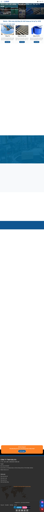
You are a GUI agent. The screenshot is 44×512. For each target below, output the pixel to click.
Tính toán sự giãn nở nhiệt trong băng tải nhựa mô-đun (21, 208)
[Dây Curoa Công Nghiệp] (36, 124)
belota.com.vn (6, 469)
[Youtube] (22, 510)
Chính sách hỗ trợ (4, 480)
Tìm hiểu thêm (6, 13)
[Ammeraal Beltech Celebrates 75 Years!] (7, 316)
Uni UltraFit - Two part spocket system (37, 322)
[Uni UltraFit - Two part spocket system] (36, 316)
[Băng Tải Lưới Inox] (7, 89)
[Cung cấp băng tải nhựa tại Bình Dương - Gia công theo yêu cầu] (22, 339)
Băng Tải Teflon (22, 94)
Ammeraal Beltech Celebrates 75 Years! (7, 322)
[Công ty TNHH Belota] (6, 1)
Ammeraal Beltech (22, 321)
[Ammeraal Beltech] (22, 316)
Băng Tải (7, 36)
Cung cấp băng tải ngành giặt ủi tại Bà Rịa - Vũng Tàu (36, 345)
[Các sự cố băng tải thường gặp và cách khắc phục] (36, 202)
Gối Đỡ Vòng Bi (7, 112)
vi (39, 1)
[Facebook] (17, 510)
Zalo (42, 505)
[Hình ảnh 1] (11, 363)
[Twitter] (27, 510)
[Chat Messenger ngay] (42, 502)
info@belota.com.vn (11, 393)
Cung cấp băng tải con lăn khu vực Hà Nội (7, 345)
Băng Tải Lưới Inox (7, 94)
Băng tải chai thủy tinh (6, 179)
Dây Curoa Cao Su (7, 130)
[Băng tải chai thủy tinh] (7, 173)
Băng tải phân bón (19, 179)
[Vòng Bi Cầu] (22, 106)
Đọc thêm (5, 185)
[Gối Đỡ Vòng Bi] (7, 106)
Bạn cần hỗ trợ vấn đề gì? (5, 417)
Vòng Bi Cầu (22, 112)
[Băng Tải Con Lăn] (22, 30)
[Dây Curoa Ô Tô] (22, 124)
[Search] (42, 1)
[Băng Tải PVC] (36, 30)
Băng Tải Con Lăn (22, 36)
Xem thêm (21, 252)
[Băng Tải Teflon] (22, 89)
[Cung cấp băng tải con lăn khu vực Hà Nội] (7, 339)
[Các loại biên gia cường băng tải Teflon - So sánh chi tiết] (7, 202)
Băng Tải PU (36, 59)
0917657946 (10, 391)
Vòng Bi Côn (36, 112)
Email (2, 408)
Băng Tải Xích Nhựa (7, 77)
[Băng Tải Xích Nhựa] (7, 71)
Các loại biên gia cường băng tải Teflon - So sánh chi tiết (7, 208)
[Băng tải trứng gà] (36, 173)
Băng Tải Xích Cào (36, 77)
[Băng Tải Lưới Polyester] (36, 89)
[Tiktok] (25, 510)
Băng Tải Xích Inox (22, 77)
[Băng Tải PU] (36, 53)
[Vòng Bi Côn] (36, 106)
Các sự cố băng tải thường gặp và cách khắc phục (36, 208)
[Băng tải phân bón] (22, 173)
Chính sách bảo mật (4, 476)
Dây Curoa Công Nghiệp (36, 130)
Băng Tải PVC (36, 36)
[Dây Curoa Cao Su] (7, 124)
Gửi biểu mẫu (22, 431)
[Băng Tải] (7, 30)
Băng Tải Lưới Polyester (36, 94)
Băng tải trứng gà (34, 179)
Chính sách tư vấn (4, 478)
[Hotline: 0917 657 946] (42, 509)
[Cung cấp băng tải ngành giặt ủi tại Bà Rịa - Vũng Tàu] (36, 339)
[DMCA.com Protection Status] (26, 507)
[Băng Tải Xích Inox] (22, 71)
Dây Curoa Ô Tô (22, 130)
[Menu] (2, 2)
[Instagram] (19, 510)
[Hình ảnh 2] (33, 363)
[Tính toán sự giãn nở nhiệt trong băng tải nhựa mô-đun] (22, 202)
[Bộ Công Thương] (18, 507)
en (40, 1)
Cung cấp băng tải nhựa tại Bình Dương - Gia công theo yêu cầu (21, 345)
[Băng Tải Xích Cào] (36, 71)
